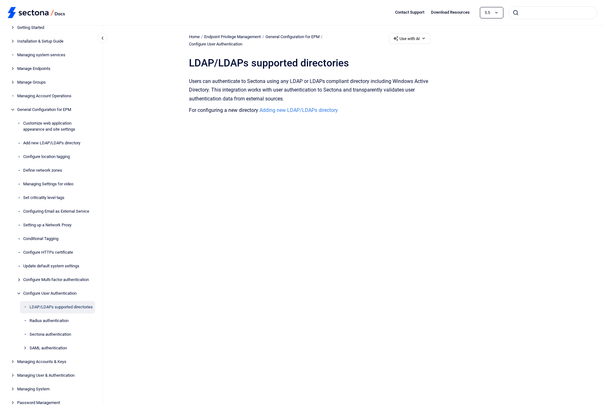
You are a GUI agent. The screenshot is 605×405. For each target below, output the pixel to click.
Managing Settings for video (48, 184)
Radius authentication (49, 320)
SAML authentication (48, 348)
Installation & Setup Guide (40, 41)
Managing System (33, 389)
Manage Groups (31, 82)
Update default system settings (51, 266)
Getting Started (30, 27)
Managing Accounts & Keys (41, 361)
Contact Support (409, 12)
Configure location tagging (46, 156)
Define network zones (42, 170)
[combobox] (553, 13)
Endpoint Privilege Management (232, 36)
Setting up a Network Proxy (47, 225)
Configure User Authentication (50, 293)
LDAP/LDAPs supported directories (61, 307)
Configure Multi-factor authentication (56, 279)
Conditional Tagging (40, 238)
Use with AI (410, 38)
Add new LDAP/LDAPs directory (51, 143)
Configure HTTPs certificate (48, 252)
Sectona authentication (50, 334)
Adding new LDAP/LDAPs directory (298, 110)
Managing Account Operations (44, 95)
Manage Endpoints (33, 68)
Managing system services (41, 54)
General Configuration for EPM (44, 109)
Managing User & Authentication (46, 375)
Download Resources (450, 12)
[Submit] (516, 13)
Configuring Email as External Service (56, 211)
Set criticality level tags (43, 197)
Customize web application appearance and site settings (49, 126)
